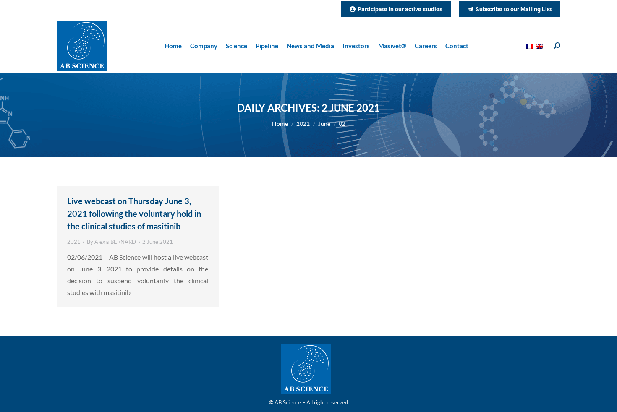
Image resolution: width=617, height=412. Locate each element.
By (111, 241)
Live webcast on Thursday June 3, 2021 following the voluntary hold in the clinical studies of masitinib (134, 213)
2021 (74, 241)
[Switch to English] (540, 46)
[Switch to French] (531, 46)
